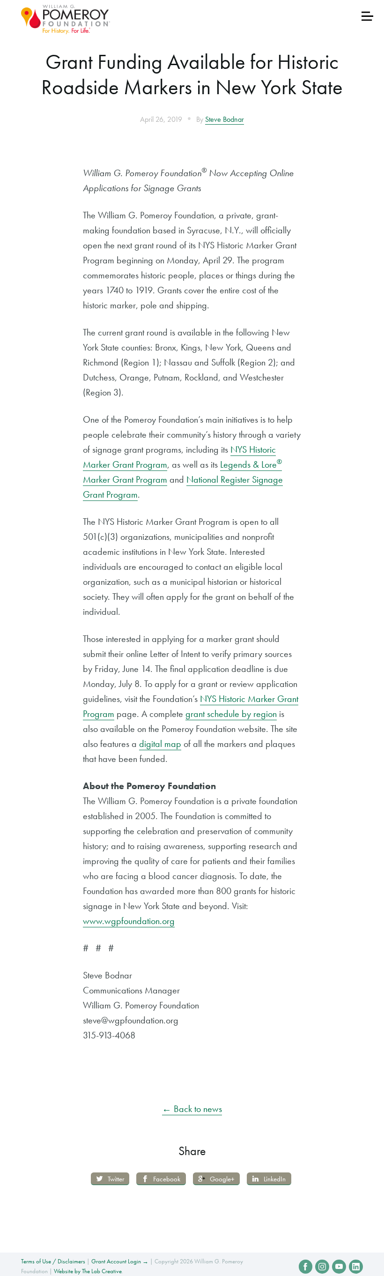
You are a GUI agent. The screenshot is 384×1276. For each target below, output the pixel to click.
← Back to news (192, 1109)
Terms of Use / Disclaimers (53, 1261)
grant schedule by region (231, 714)
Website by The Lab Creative (88, 1271)
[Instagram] (322, 1267)
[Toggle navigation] (367, 16)
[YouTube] (339, 1267)
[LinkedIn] (356, 1267)
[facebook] (306, 1267)
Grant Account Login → (119, 1261)
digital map (160, 744)
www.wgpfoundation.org (129, 921)
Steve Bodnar (224, 119)
